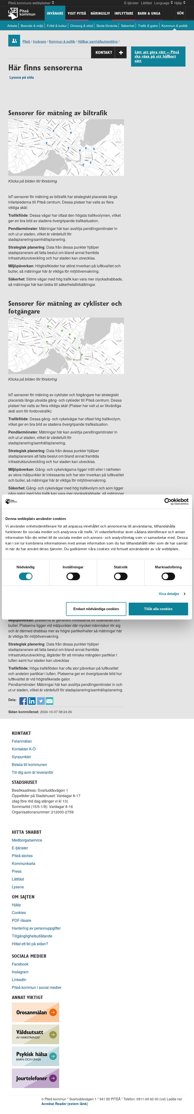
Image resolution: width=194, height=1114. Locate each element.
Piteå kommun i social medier (36, 987)
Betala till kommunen (29, 764)
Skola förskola (106, 26)
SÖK (180, 13)
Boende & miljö (32, 26)
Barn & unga (149, 13)
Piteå (26, 41)
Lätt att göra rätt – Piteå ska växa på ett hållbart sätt (157, 56)
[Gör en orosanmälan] (35, 1011)
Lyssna (18, 886)
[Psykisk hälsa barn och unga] (35, 1055)
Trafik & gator (148, 26)
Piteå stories (22, 855)
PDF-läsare (21, 920)
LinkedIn (19, 979)
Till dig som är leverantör (33, 772)
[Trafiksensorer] (66, 147)
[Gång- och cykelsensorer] (66, 345)
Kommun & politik (175, 26)
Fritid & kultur (57, 26)
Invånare (55, 13)
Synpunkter (21, 756)
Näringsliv (100, 13)
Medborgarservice (27, 840)
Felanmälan (22, 741)
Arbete (12, 26)
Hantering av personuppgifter (36, 928)
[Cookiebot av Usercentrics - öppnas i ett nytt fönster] (168, 501)
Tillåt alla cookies (158, 609)
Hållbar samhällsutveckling (98, 41)
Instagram (20, 971)
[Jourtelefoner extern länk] (35, 1077)
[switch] (73, 576)
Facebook (20, 964)
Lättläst (146, 2)
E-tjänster (131, 2)
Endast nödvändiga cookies (96, 609)
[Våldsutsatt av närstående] (35, 1033)
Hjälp (16, 904)
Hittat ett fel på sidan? (30, 943)
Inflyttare (124, 13)
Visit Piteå (77, 13)
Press (17, 871)
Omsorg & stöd (81, 26)
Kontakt (104, 52)
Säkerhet (127, 26)
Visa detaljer (169, 594)
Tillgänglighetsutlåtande (32, 936)
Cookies (19, 912)
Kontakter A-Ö (24, 749)
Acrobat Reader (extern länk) (64, 1103)
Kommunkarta (23, 863)
